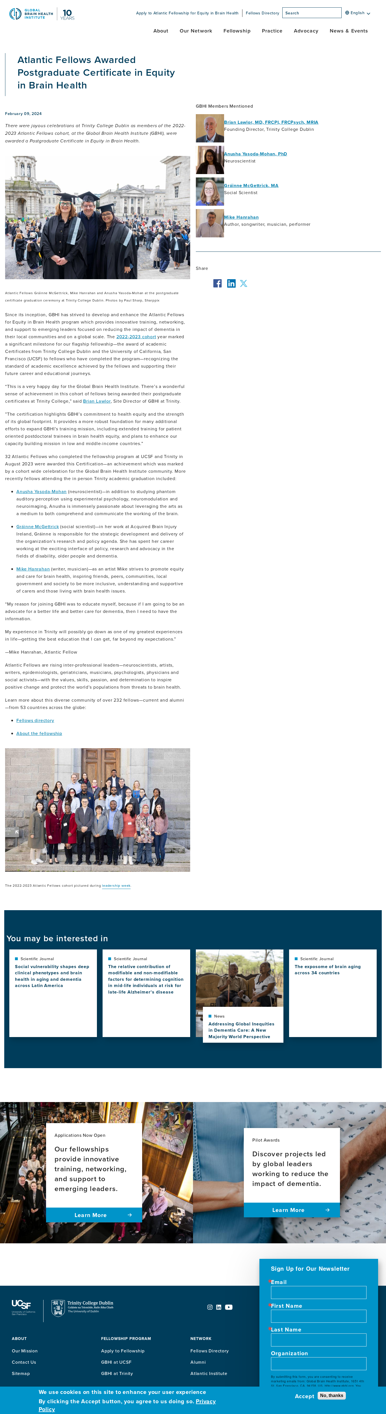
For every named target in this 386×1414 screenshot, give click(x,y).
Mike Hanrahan (33, 569)
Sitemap (21, 1373)
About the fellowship (39, 733)
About (160, 30)
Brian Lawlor (97, 401)
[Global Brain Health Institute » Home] (41, 19)
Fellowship (237, 30)
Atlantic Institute (208, 1373)
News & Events (349, 30)
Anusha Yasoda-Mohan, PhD (255, 154)
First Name (286, 1306)
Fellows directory (35, 720)
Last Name (286, 1329)
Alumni (198, 1362)
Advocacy (306, 30)
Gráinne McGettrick (37, 526)
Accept (305, 1396)
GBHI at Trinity (117, 1373)
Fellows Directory (262, 13)
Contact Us (24, 1362)
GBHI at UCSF (116, 1362)
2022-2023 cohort (136, 336)
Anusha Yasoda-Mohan (41, 491)
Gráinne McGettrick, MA (251, 185)
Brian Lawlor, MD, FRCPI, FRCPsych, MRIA (271, 122)
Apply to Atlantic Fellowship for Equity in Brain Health (187, 13)
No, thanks (331, 1395)
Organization (289, 1353)
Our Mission (25, 1351)
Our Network (196, 30)
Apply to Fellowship (123, 1351)
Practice (272, 30)
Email (279, 1282)
